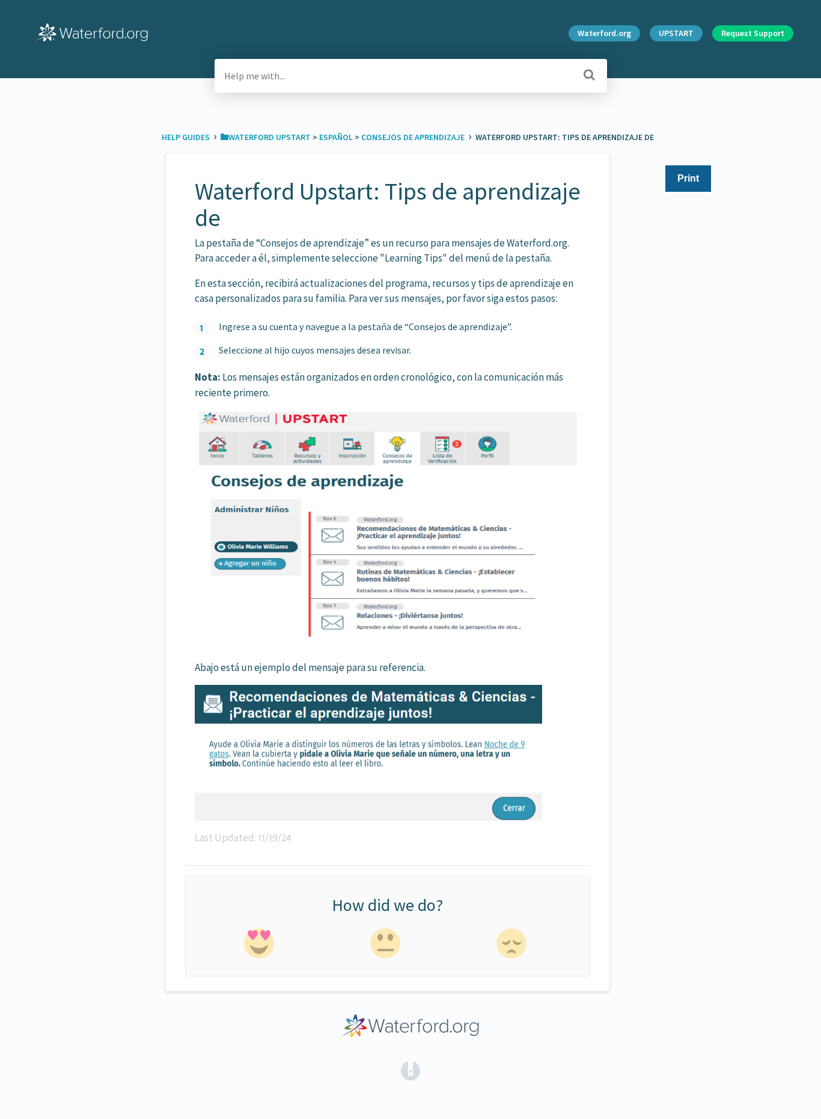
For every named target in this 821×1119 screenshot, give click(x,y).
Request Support (752, 33)
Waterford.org (604, 33)
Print (688, 178)
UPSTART (676, 33)
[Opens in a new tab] (410, 1070)
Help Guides (187, 137)
